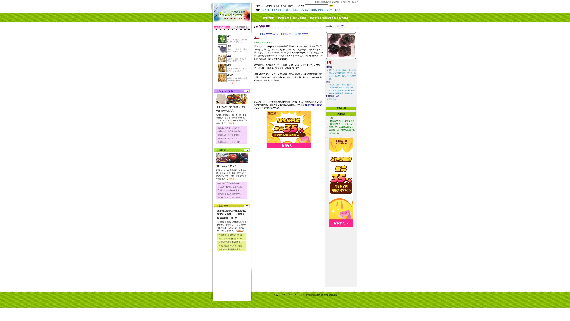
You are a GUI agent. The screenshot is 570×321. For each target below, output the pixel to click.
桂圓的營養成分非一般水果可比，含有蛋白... (237, 70)
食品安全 (330, 10)
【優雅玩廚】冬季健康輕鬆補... (229, 135)
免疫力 (338, 10)
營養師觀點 (268, 17)
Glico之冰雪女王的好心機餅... (228, 183)
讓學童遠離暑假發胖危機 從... (230, 249)
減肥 (269, 10)
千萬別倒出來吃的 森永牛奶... (229, 190)
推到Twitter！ (303, 34)
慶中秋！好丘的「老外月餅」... (229, 197)
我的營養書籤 (329, 17)
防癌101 (355, 2)
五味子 (332, 118)
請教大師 (343, 17)
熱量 (264, 10)
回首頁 (318, 2)
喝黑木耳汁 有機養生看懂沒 (341, 127)
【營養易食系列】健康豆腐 (340, 124)
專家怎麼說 (283, 17)
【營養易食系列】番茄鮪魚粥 (341, 121)
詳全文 (232, 123)
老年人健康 (276, 10)
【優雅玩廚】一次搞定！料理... (229, 142)
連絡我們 (335, 2)
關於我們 (326, 2)
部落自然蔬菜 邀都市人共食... (229, 128)
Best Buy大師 (299, 17)
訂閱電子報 (345, 2)
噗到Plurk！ (289, 34)
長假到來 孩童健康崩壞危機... (230, 242)
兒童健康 (294, 10)
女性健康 (286, 10)
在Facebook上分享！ (271, 34)
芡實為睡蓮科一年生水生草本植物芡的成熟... (237, 60)
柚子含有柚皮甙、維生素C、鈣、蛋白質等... (237, 41)
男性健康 (313, 10)
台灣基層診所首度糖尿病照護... (231, 235)
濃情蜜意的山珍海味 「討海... (229, 138)
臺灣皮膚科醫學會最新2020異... (231, 239)
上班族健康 (304, 10)
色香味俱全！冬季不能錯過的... (229, 131)
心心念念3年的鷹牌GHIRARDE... (230, 187)
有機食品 (322, 10)
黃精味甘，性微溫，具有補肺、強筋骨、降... (237, 50)
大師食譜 (314, 17)
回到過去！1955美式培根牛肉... (229, 194)
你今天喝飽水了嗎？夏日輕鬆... (231, 246)
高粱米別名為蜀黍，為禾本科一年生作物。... (237, 79)
